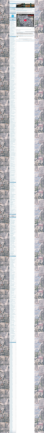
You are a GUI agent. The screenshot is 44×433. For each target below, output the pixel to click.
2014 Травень (11, 381)
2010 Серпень (11, 358)
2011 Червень (11, 363)
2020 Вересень (11, 420)
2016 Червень (11, 394)
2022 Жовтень (11, 432)
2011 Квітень (11, 362)
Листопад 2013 (13, 8)
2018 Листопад (11, 409)
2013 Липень (11, 376)
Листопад (20, 8)
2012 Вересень (11, 371)
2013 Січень (11, 373)
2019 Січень (11, 410)
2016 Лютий (11, 392)
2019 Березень (11, 411)
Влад (21, 29)
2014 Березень (11, 380)
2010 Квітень (11, 356)
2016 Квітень (11, 393)
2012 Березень (11, 368)
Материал (22, 32)
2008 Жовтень (11, 347)
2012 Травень (11, 369)
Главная (20, 2)
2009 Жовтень (11, 353)
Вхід (24, 2)
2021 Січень (11, 422)
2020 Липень (11, 419)
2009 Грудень (11, 354)
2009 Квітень (11, 350)
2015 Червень (11, 388)
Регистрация (22, 2)
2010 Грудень (11, 360)
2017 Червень (11, 400)
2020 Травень (11, 418)
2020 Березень (11, 417)
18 (10, 11)
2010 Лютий (11, 355)
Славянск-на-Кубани (25, 29)
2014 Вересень (11, 383)
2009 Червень (11, 351)
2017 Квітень (11, 399)
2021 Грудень (11, 428)
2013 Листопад (11, 378)
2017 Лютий (11, 398)
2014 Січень (11, 379)
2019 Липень (11, 413)
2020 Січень (11, 416)
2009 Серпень (11, 352)
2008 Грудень (11, 348)
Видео (23, 29)
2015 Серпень (11, 389)
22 (13, 11)
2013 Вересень (11, 377)
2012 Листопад (11, 372)
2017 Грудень (11, 403)
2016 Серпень (11, 395)
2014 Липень (11, 382)
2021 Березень (11, 423)
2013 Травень (11, 375)
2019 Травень (11, 412)
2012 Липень (11, 370)
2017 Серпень (11, 401)
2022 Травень (11, 430)
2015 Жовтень (11, 390)
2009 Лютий (11, 349)
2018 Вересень (11, 408)
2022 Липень (11, 431)
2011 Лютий (11, 361)
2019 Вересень (11, 414)
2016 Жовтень (11, 396)
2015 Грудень (11, 391)
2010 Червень (11, 357)
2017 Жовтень (11, 402)
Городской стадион (28, 29)
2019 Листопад (11, 415)
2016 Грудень (11, 397)
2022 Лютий (11, 429)
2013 (18, 8)
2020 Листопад (11, 421)
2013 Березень (11, 374)
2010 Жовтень (11, 359)
